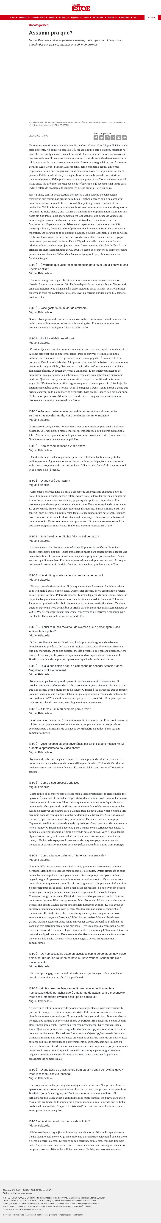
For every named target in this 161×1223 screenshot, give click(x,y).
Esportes (75, 17)
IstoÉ (12, 17)
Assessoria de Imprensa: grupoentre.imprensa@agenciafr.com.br (55, 1215)
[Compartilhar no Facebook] (96, 137)
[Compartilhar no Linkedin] (113, 137)
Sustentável (124, 17)
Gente (52, 17)
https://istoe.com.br (12, 1209)
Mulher (111, 17)
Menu (86, 17)
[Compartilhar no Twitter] (101, 137)
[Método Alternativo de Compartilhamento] (124, 137)
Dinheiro (23, 17)
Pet (135, 17)
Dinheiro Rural (38, 17)
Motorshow (98, 17)
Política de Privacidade (13, 1215)
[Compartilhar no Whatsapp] (107, 137)
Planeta (62, 17)
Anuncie (151, 17)
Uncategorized (38, 25)
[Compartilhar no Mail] (118, 137)
